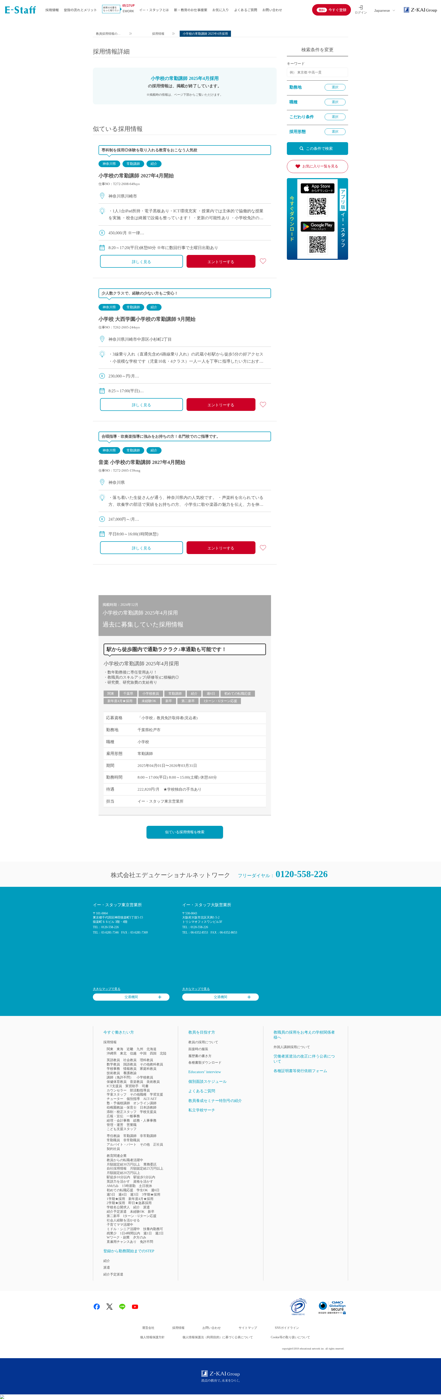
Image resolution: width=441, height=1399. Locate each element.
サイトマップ (248, 1328)
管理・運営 (115, 1125)
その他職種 (138, 1094)
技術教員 (113, 1073)
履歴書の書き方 (200, 1056)
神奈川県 (109, 164)
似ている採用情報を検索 (184, 832)
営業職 (132, 1125)
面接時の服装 (198, 1049)
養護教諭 (130, 1073)
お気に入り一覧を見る (320, 166)
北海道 (151, 1049)
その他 (145, 1144)
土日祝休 (145, 1186)
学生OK (142, 1190)
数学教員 (113, 1064)
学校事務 (113, 1069)
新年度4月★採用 (119, 701)
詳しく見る (141, 262)
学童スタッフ (117, 1094)
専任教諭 (113, 1136)
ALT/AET (150, 1099)
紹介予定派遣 (117, 1211)
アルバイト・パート (122, 1144)
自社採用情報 (117, 1168)
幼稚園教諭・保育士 (122, 1107)
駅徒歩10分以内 (118, 1177)
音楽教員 (136, 1082)
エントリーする (220, 262)
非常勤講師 (148, 1136)
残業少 (112, 1233)
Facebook (97, 1306)
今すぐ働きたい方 (118, 1032)
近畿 (130, 1049)
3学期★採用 (151, 1194)
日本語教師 (148, 1107)
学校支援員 (148, 1112)
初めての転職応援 (237, 693)
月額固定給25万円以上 (146, 1168)
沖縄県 (112, 1053)
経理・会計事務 (118, 1120)
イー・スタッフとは (154, 9)
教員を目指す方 (201, 1032)
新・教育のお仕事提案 (190, 9)
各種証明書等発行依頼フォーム (300, 1071)
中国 (143, 1053)
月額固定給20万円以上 (123, 1173)
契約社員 (113, 1149)
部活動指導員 (140, 1090)
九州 (140, 1049)
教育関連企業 (117, 1156)
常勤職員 (113, 1140)
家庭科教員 (148, 1069)
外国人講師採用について (292, 1047)
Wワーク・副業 (118, 1237)
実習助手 (132, 1086)
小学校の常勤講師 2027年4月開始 (136, 175)
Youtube (135, 1306)
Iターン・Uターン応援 (220, 701)
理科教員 (146, 1060)
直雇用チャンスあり (122, 1242)
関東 (110, 693)
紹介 (154, 164)
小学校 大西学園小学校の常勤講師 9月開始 (147, 319)
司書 (145, 1086)
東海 (120, 1049)
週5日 (111, 1194)
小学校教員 (150, 693)
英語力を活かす (118, 1181)
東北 (123, 1053)
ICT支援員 (114, 1086)
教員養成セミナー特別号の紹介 (215, 1101)
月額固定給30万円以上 (123, 1164)
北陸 (163, 1053)
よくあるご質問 (245, 9)
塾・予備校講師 (118, 1103)
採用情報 (52, 9)
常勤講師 (133, 164)
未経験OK (149, 701)
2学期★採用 (116, 1203)
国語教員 (130, 1064)
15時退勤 (129, 1186)
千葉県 (128, 693)
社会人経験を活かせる (123, 1220)
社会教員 (130, 1060)
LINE (122, 1306)
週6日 (211, 693)
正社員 (158, 1144)
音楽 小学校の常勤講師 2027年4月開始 (142, 462)
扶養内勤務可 (153, 1229)
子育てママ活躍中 (120, 1224)
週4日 (122, 1194)
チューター (115, 1099)
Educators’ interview (204, 1072)
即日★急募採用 (140, 1203)
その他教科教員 (151, 1064)
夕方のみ (139, 1237)
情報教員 (130, 1069)
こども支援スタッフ (122, 1129)
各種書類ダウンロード (205, 1062)
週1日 (147, 1233)
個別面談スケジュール (207, 1081)
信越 (133, 1053)
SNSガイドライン (287, 1328)
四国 (153, 1053)
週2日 (159, 1233)
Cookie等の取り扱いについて (290, 1337)
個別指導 (133, 1099)
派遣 (146, 1207)
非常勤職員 (131, 1140)
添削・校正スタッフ (122, 1112)
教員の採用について (203, 1042)
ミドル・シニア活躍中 (123, 1229)
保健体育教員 (117, 1082)
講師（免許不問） (120, 1077)
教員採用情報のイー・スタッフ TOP (108, 34)
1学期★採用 (116, 1199)
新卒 (168, 701)
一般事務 (133, 1116)
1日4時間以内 (130, 1233)
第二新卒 (188, 701)
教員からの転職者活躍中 (125, 1160)
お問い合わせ (272, 9)
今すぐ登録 (337, 9)
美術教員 (153, 1082)
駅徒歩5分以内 (144, 1177)
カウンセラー (117, 1090)
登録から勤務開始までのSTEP (128, 1251)
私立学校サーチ (201, 1110)
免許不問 (146, 1242)
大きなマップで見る (106, 989)
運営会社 (148, 1328)
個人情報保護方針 (152, 1337)
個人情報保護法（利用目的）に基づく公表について (217, 1337)
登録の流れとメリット (80, 9)
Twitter (109, 1306)
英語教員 (113, 1060)
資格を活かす (143, 1181)
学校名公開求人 (118, 1207)
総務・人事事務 (144, 1120)
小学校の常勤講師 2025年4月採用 (141, 663)
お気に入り (220, 9)
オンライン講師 (144, 1103)
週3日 (134, 1194)
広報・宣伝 (115, 1116)
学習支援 (156, 1094)
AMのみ (113, 1186)
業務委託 (150, 1164)
